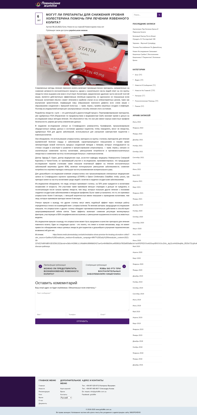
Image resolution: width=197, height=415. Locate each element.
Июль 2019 (137, 300)
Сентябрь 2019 (138, 294)
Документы (43, 403)
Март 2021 (137, 187)
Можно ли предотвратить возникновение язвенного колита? (61, 271)
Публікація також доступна (67, 30)
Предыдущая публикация (55, 265)
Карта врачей (65, 388)
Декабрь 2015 (138, 365)
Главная (42, 386)
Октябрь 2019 (138, 288)
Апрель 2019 (137, 317)
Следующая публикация (96, 265)
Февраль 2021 (138, 193)
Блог (64, 27)
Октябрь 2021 (138, 151)
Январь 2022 (137, 134)
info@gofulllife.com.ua (98, 391)
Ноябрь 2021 (137, 146)
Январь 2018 (137, 359)
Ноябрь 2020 (137, 211)
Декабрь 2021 (138, 140)
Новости (42, 388)
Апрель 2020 (137, 252)
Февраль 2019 (138, 329)
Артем (48, 27)
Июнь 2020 (137, 240)
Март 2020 (137, 258)
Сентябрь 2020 (138, 223)
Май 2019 (136, 311)
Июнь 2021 (137, 169)
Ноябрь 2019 (137, 282)
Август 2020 (137, 228)
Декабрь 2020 (138, 205)
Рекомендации (44, 391)
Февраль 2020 (138, 264)
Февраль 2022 (138, 128)
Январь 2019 (137, 335)
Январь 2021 (137, 199)
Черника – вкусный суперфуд (144, 43)
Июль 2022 (137, 122)
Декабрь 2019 (138, 276)
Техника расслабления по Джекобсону (147, 47)
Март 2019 (137, 323)
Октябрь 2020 (138, 217)
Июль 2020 (137, 234)
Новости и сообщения (143, 85)
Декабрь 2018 (138, 341)
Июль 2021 (137, 163)
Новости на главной (75, 27)
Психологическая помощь (145, 101)
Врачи (41, 397)
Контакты (63, 394)
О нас (41, 400)
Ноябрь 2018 (137, 347)
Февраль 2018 (138, 353)
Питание (138, 96)
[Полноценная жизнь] (49, 4)
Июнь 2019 (137, 306)
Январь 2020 (137, 270)
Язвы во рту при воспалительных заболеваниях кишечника (104, 271)
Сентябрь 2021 (138, 157)
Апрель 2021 (137, 181)
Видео (137, 80)
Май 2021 (136, 175)
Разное (137, 106)
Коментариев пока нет (94, 27)
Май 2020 (136, 246)
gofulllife (93, 394)
